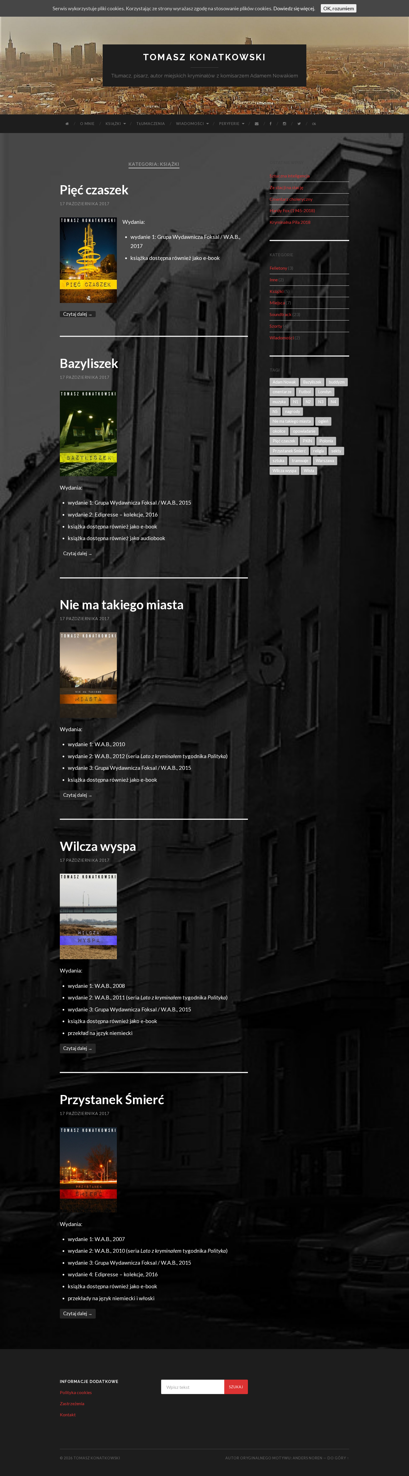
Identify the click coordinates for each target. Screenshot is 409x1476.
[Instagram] (284, 123)
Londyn (324, 391)
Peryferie (229, 123)
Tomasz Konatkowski (204, 57)
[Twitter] (299, 123)
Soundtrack (281, 314)
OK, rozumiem (338, 8)
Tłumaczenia (150, 123)
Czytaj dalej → (77, 314)
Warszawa (325, 460)
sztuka (278, 460)
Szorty (276, 326)
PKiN (307, 440)
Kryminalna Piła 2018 (290, 222)
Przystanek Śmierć (112, 1099)
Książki (113, 123)
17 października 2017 (84, 203)
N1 (295, 401)
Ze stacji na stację (286, 187)
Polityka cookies (76, 1392)
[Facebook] (270, 123)
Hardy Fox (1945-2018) (292, 210)
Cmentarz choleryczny (291, 199)
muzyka (279, 401)
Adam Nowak (284, 382)
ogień (323, 421)
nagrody (292, 411)
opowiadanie (304, 431)
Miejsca (277, 302)
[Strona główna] (67, 123)
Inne (274, 279)
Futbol (305, 391)
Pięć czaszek (94, 189)
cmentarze (282, 391)
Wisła (309, 470)
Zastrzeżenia (72, 1403)
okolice (279, 431)
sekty (336, 450)
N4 (333, 401)
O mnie (87, 123)
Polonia (326, 440)
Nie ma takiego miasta (122, 604)
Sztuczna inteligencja (290, 175)
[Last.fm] (314, 123)
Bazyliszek (89, 363)
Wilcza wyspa (98, 846)
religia (318, 450)
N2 (308, 401)
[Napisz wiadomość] (256, 123)
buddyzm (337, 382)
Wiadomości (190, 123)
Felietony (278, 267)
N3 (320, 401)
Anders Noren (307, 1458)
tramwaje (300, 460)
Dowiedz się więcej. (294, 8)
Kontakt (68, 1414)
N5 (275, 411)
